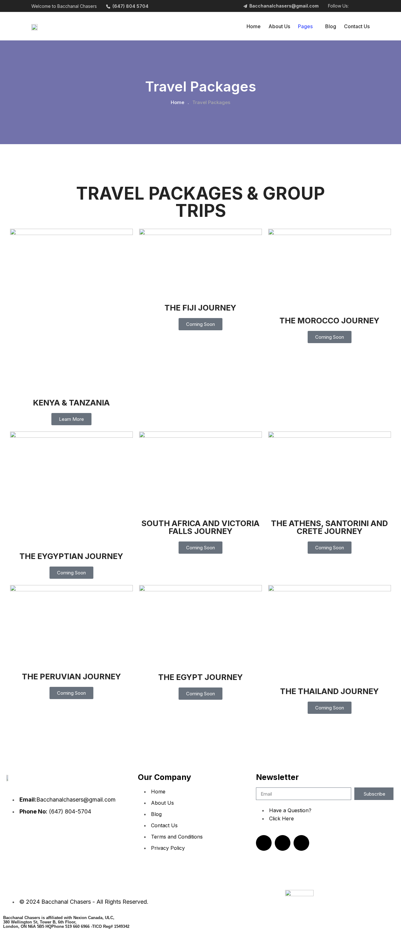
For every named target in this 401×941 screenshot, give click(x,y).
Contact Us (357, 26)
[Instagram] (264, 843)
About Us (279, 26)
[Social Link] (355, 6)
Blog (330, 26)
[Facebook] (282, 843)
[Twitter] (301, 843)
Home (254, 26)
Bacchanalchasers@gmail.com (284, 5)
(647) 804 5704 (130, 6)
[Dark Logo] (34, 26)
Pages (305, 26)
